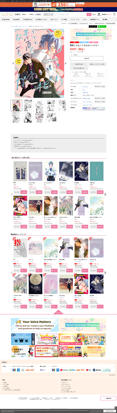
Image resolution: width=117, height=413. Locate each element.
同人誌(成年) (16, 19)
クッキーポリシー (23, 399)
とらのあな (3, 1)
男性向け (32, 14)
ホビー (85, 19)
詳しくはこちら (112, 374)
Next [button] (65, 63)
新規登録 (104, 14)
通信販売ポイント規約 (47, 398)
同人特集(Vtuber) (27, 19)
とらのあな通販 (14, 26)
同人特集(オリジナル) (41, 19)
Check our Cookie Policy (96, 411)
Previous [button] (13, 63)
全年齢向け (17, 14)
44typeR (92, 261)
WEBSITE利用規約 (23, 398)
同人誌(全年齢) (5, 19)
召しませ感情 (78, 261)
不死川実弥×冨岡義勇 (110, 23)
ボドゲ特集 (64, 19)
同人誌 (20, 26)
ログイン (109, 14)
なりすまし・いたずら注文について (53, 399)
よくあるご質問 (43, 1)
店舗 (12, 1)
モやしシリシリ (93, 297)
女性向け (39, 14)
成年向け (24, 14)
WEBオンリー (36, 1)
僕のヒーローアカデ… (100, 23)
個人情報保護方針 (74, 398)
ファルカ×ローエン (84, 23)
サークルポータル (22, 1)
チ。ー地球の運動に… (73, 23)
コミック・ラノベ (75, 19)
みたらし (46, 261)
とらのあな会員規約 (35, 398)
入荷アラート (101, 86)
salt (60, 261)
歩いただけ (16, 261)
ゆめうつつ (46, 297)
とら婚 (15, 1)
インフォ (8, 1)
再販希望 (86, 58)
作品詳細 (24, 192)
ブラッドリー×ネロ (17, 188)
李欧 (15, 297)
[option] (39, 63)
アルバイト (58, 1)
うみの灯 (61, 297)
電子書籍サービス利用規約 (61, 398)
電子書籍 (105, 19)
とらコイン (29, 1)
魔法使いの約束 (17, 265)
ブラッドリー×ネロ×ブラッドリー (96, 189)
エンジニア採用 (51, 1)
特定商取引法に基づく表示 (36, 399)
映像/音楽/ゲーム (94, 19)
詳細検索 (94, 14)
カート (24, 270)
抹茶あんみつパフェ (79, 297)
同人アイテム (54, 19)
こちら (25, 140)
